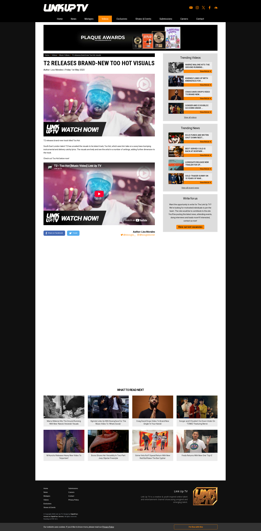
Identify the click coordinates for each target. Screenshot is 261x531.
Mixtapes (89, 18)
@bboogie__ (129, 235)
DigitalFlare (74, 514)
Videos (105, 18)
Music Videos (64, 55)
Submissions (165, 18)
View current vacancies (190, 227)
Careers (184, 18)
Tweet (75, 233)
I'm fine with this (196, 527)
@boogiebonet (147, 235)
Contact (200, 18)
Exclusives (122, 18)
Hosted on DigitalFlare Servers (54, 516)
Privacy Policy (73, 500)
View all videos (190, 117)
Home (60, 18)
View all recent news (190, 188)
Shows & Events (143, 18)
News (73, 18)
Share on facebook (55, 233)
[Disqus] (99, 275)
